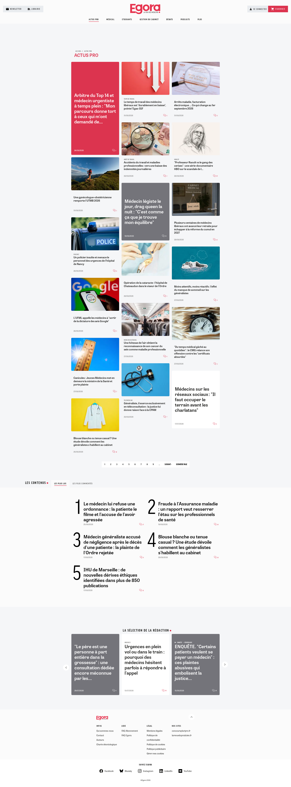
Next (225, 664)
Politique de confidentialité (153, 737)
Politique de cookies (156, 744)
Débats (169, 19)
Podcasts (185, 19)
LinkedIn (168, 770)
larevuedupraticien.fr (182, 735)
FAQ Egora (127, 735)
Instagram (148, 770)
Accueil (78, 51)
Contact (100, 735)
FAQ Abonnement (130, 730)
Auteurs (100, 739)
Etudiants (127, 19)
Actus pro (94, 19)
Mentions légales (154, 730)
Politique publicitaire (156, 748)
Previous (66, 668)
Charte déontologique (106, 744)
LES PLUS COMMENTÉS (83, 484)
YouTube (188, 770)
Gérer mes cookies (155, 753)
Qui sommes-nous (105, 730)
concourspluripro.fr (181, 730)
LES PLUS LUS (60, 484)
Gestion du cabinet (149, 19)
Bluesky (128, 770)
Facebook (109, 770)
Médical (110, 19)
